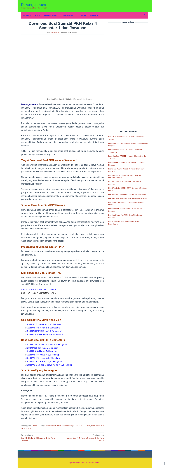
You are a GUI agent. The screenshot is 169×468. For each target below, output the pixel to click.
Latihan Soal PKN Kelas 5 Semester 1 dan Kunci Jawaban (85, 438)
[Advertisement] (128, 71)
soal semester (67, 426)
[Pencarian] (144, 15)
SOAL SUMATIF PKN (81, 426)
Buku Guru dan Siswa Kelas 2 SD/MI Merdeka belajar (127, 195)
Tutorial (34, 426)
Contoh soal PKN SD (52, 426)
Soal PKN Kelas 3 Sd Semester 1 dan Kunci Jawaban (38, 438)
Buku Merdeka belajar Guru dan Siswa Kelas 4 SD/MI (127, 198)
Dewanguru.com (33, 5)
